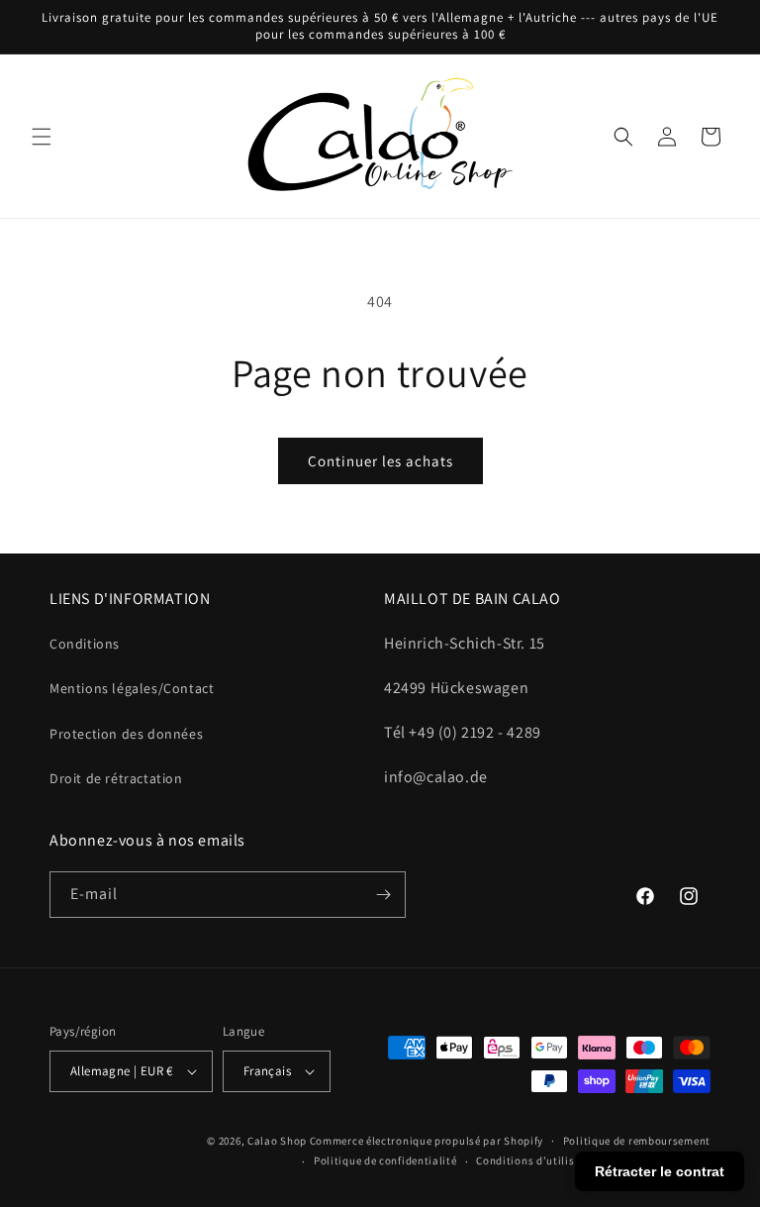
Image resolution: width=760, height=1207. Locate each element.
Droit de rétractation (116, 778)
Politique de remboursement (637, 1141)
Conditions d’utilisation (539, 1160)
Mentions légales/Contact (131, 688)
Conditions (84, 644)
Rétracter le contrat (659, 1171)
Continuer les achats (380, 461)
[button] (41, 136)
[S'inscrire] (383, 894)
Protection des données (126, 734)
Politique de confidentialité (385, 1160)
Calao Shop (277, 1141)
